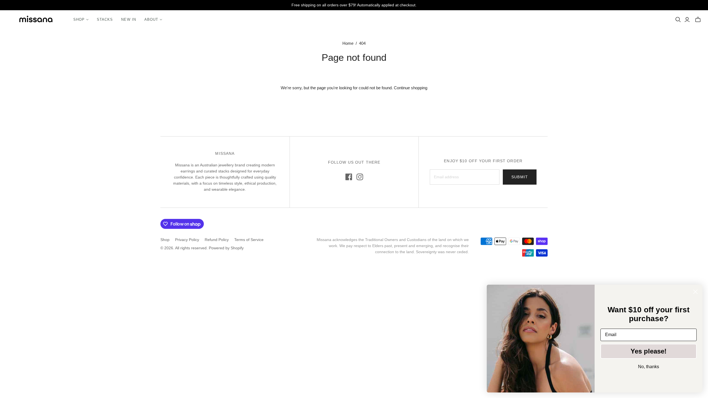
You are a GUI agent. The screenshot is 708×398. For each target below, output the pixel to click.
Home (347, 43)
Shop (165, 239)
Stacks (105, 19)
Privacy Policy (187, 239)
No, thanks (648, 366)
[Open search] (678, 19)
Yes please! (649, 351)
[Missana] (36, 20)
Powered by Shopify (226, 248)
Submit (519, 177)
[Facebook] (348, 177)
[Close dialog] (695, 292)
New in (128, 19)
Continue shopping (410, 87)
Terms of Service (249, 239)
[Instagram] (359, 177)
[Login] (687, 20)
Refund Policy (217, 239)
